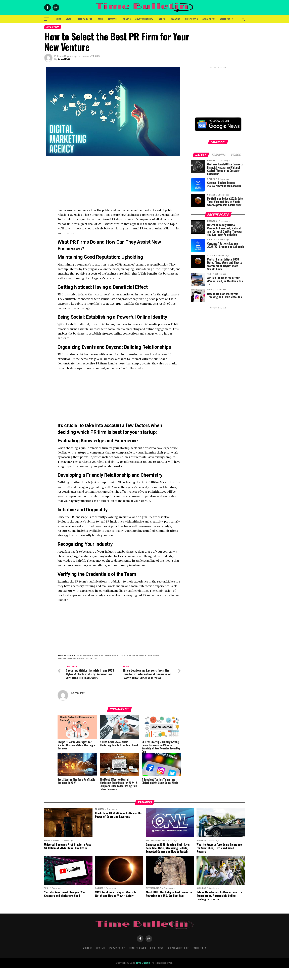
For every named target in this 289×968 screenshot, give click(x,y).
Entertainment (84, 19)
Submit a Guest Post (178, 948)
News (68, 19)
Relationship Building (71, 659)
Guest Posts (191, 19)
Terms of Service (137, 948)
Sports (127, 19)
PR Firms (154, 656)
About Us (87, 948)
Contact (100, 948)
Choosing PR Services (91, 656)
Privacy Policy (117, 948)
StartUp (92, 659)
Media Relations (115, 656)
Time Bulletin (143, 962)
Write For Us (226, 19)
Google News (208, 19)
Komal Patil (64, 59)
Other (162, 19)
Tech (100, 19)
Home (58, 19)
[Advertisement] (119, 184)
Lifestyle (112, 19)
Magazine (175, 19)
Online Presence (137, 656)
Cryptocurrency (144, 19)
